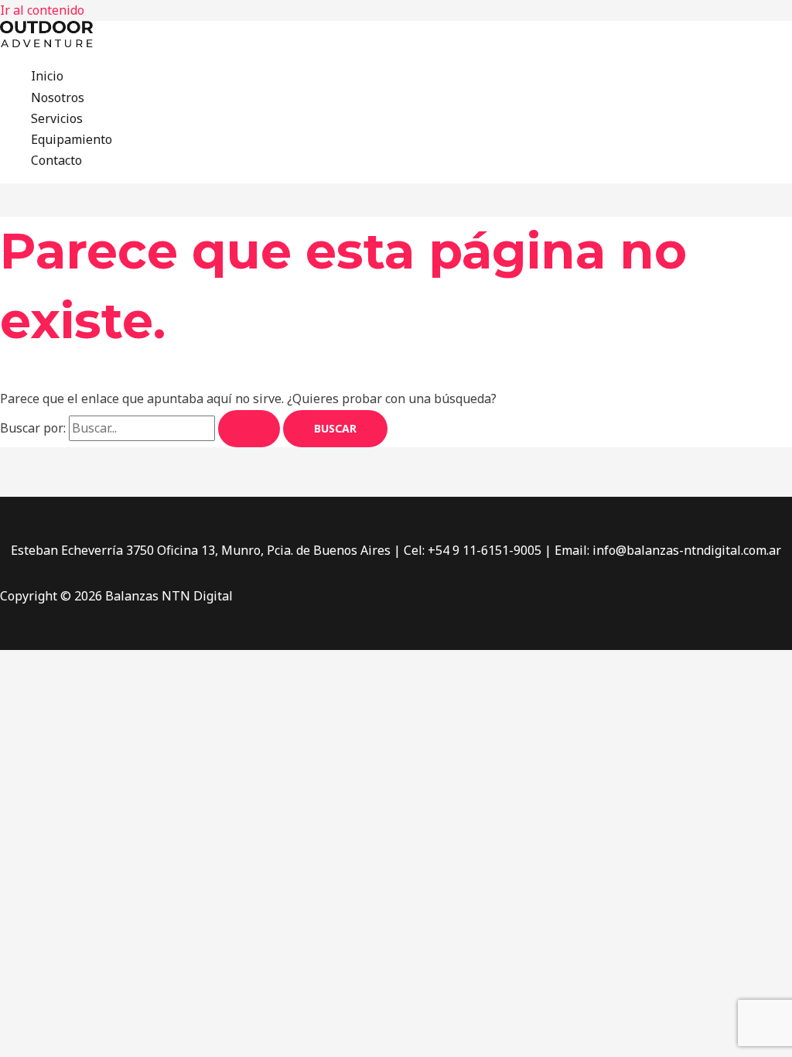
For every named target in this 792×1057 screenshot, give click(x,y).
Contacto (56, 160)
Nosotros (57, 97)
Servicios (57, 118)
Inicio (47, 75)
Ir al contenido (42, 10)
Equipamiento (71, 139)
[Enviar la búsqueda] (249, 428)
